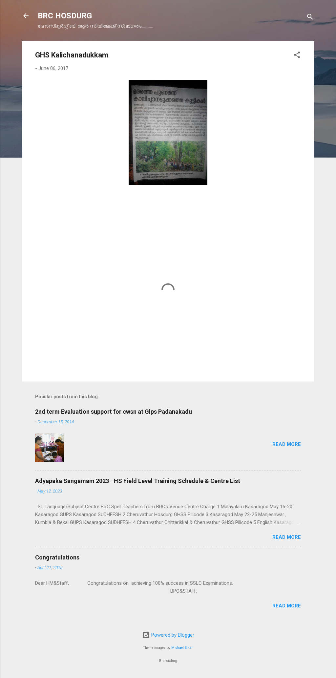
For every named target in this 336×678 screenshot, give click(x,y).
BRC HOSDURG (65, 15)
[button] (297, 56)
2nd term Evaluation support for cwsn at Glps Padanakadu (113, 411)
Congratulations (57, 557)
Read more (286, 444)
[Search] (310, 18)
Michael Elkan (182, 647)
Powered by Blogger (172, 635)
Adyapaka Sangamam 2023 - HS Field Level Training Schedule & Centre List (137, 480)
